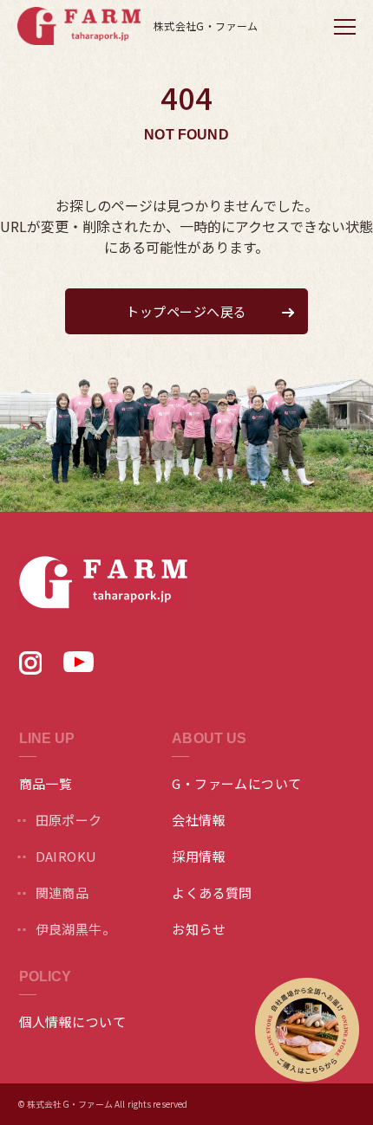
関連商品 (62, 892)
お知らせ (199, 929)
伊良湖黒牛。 (76, 929)
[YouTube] (78, 666)
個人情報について (73, 1021)
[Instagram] (31, 668)
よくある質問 (212, 892)
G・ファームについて (237, 783)
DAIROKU (66, 856)
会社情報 (199, 820)
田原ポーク (69, 820)
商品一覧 (46, 783)
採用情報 (199, 856)
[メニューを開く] (345, 26)
